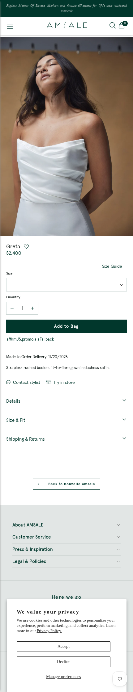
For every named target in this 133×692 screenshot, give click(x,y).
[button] (121, 26)
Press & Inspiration (32, 549)
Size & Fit (15, 420)
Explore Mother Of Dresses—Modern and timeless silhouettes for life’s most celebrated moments (66, 8)
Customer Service (31, 537)
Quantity (13, 297)
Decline (63, 661)
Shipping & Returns (25, 439)
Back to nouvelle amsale (71, 484)
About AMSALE (28, 525)
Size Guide (112, 266)
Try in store (64, 382)
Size (9, 273)
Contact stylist (26, 382)
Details (13, 401)
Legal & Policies (29, 561)
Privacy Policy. (49, 630)
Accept (64, 646)
